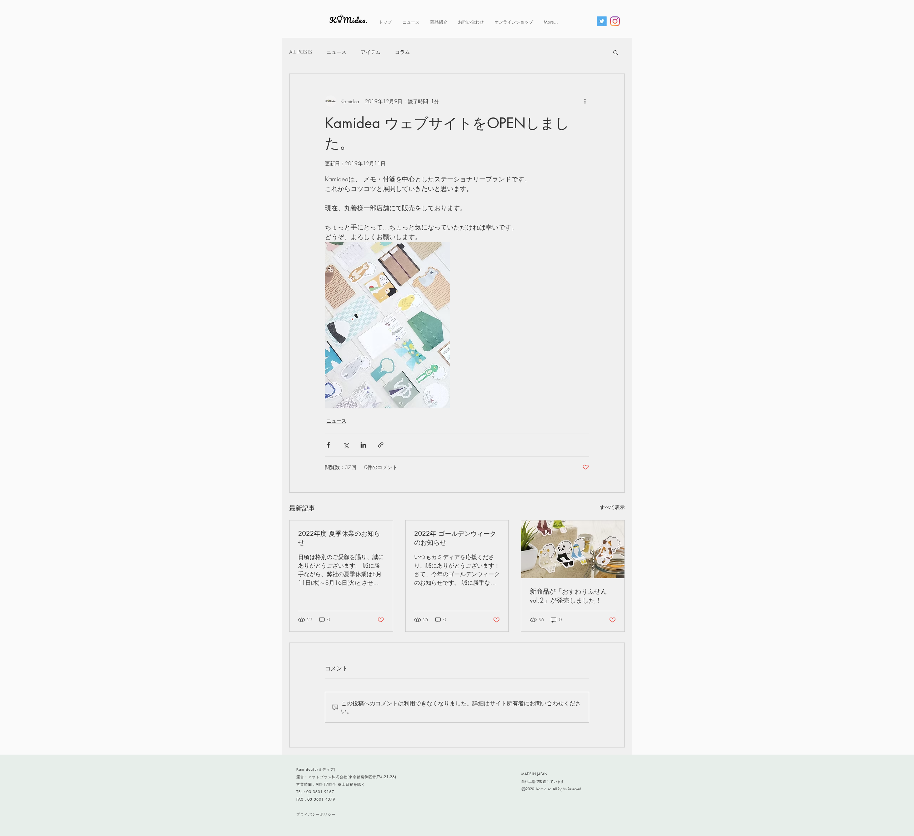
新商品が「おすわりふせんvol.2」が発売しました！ (568, 595)
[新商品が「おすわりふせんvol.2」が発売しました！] (572, 549)
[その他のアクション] (585, 101)
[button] (615, 52)
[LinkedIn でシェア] (363, 445)
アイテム (371, 52)
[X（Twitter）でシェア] (345, 445)
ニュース (336, 52)
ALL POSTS (300, 52)
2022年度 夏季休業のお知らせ (339, 538)
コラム (402, 52)
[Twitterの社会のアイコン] (602, 21)
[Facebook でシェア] (328, 445)
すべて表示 (612, 507)
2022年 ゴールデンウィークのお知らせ (455, 538)
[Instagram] (615, 21)
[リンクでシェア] (380, 445)
